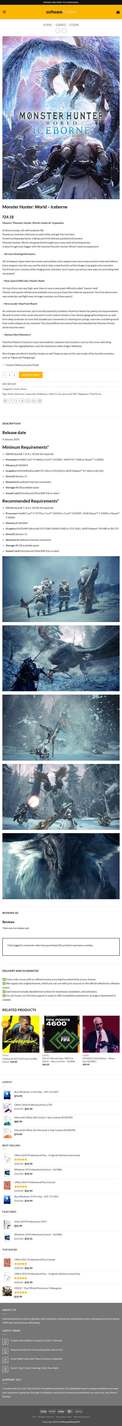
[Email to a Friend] (28, 401)
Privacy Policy (46, 1417)
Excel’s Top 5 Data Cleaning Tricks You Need (34, 1367)
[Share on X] (16, 401)
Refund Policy (82, 1417)
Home (47, 25)
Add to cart (31, 374)
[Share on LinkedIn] (39, 401)
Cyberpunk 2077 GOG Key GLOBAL (19, 1058)
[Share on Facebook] (11, 401)
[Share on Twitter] (22, 401)
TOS (34, 1417)
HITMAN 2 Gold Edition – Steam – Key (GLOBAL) (99, 1060)
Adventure (19, 394)
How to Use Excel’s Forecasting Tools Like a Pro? (37, 1349)
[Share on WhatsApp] (5, 401)
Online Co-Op (54, 394)
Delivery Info (64, 1417)
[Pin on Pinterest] (34, 401)
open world (67, 394)
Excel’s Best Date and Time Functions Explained (36, 1358)
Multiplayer (42, 394)
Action (10, 394)
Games (61, 25)
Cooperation (30, 394)
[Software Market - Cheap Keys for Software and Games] (61, 11)
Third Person (95, 394)
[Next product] (57, 30)
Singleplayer (83, 394)
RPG (75, 394)
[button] (4, 12)
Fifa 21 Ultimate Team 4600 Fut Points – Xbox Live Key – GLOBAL (58, 1060)
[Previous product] (64, 30)
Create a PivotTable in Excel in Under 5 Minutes (36, 1340)
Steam (74, 25)
